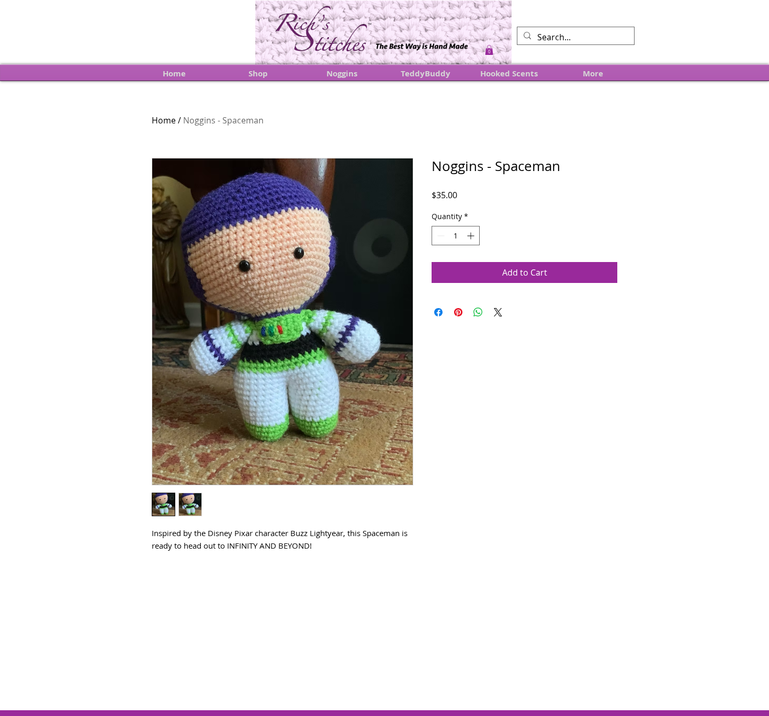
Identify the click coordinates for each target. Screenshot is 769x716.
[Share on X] (498, 312)
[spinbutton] (455, 235)
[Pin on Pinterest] (458, 312)
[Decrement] (439, 235)
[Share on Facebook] (438, 312)
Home (164, 120)
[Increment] (471, 235)
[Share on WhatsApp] (478, 312)
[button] (489, 50)
